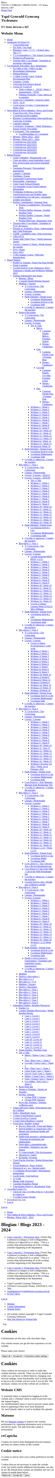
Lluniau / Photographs (35, 291)
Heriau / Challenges (47, 345)
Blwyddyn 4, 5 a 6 (27, 982)
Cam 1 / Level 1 (32, 1016)
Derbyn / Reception (28, 987)
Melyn (39, 328)
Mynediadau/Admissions (24, 71)
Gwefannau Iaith (38, 535)
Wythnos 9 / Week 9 (40, 504)
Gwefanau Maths (38, 858)
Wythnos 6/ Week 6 (40, 664)
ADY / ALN (19, 102)
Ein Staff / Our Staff (22, 47)
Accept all (17, 1356)
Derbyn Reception (27, 312)
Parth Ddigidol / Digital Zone (38, 297)
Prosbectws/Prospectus (23, 58)
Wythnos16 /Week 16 (40, 446)
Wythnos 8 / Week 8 (40, 425)
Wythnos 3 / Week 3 (40, 412)
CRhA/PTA (18, 236)
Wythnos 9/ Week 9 (40, 672)
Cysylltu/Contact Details (24, 1197)
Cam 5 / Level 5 (32, 1026)
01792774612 (13, 1294)
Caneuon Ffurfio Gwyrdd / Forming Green (46, 375)
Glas (38, 349)
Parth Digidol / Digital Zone (38, 772)
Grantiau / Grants (21, 81)
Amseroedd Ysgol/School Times (28, 178)
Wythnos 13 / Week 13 (41, 438)
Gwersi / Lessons (33, 294)
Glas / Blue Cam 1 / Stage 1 (37, 1060)
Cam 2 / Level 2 (32, 1018)
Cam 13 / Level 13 (33, 1047)
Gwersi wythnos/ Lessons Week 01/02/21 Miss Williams (42, 606)
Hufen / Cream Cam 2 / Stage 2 (39, 1076)
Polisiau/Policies (20, 73)
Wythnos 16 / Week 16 (41, 522)
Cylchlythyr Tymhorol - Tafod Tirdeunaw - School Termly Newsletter (33, 127)
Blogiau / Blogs (26, 278)
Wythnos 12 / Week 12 (41, 436)
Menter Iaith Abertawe (23, 1181)
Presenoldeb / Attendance (24, 181)
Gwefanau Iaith (38, 304)
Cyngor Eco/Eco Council (24, 1118)
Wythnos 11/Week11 (40, 677)
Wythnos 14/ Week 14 (41, 685)
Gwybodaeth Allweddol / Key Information (26, 66)
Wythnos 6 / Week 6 (40, 420)
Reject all (6, 1356)
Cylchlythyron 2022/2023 (25, 144)
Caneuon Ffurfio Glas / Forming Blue (48, 356)
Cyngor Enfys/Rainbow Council (28, 1121)
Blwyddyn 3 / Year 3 (28, 630)
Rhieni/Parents (14, 155)
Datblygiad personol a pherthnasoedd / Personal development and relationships (36, 1139)
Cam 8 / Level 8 (32, 1034)
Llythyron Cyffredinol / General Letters (31, 100)
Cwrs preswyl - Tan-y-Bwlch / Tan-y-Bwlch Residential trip (39, 865)
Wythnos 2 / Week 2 (40, 409)
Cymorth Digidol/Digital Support (34, 281)
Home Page (6, 10)
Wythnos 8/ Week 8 (40, 669)
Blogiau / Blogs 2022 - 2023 (26, 136)
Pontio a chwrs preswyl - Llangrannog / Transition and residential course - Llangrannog (38, 962)
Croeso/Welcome (21, 45)
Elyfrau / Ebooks (26, 1094)
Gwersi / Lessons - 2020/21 (37, 475)
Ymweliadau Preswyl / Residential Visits (32, 1186)
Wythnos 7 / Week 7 (40, 423)
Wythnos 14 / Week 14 (41, 517)
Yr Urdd (17, 1178)
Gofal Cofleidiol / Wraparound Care (29, 157)
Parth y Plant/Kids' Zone (24, 1113)
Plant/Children (13, 260)
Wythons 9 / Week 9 (40, 428)
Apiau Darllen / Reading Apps (33, 1050)
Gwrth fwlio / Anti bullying (25, 1176)
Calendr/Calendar (21, 123)
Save (27, 1475)
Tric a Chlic (36, 480)
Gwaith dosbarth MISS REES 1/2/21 (41, 557)
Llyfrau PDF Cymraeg (35, 1097)
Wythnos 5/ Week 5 (40, 661)
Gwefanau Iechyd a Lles (42, 302)
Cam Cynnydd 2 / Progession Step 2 (24, 1252)
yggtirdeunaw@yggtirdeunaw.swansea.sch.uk (28, 1291)
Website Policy (14, 1309)
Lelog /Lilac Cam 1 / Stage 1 (38, 1071)
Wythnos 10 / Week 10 (41, 430)
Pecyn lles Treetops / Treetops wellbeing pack (32, 1103)
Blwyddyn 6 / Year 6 (28, 887)
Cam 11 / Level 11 (33, 1042)
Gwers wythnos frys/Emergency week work (41, 646)
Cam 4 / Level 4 (32, 1024)
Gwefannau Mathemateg (42, 533)
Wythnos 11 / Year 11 (40, 748)
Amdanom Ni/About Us (18, 42)
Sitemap (11, 1304)
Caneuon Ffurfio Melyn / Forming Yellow (46, 336)
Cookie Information (16, 1306)
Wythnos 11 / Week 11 (41, 433)
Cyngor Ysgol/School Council (27, 1115)
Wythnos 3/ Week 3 (40, 656)
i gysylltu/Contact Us (17, 1189)
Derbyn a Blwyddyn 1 (29, 976)
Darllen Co (24, 1008)
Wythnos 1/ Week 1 (40, 651)
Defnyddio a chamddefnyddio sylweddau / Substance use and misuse (33, 1147)
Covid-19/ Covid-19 (22, 87)
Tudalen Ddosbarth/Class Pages (27, 276)
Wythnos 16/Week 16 (40, 690)
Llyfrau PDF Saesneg (35, 1100)
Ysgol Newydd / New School (26, 113)
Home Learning (20, 265)
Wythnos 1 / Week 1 (40, 407)
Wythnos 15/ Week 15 (41, 688)
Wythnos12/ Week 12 (40, 680)
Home (10, 39)
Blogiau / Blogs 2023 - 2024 (26, 139)
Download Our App (16, 1199)
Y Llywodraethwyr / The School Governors (33, 55)
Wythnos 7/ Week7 (39, 667)
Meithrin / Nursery (27, 283)
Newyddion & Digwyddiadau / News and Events (30, 110)
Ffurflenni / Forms (21, 176)
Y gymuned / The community (26, 131)
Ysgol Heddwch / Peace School (27, 1165)
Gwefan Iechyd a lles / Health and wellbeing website (38, 883)
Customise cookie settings (36, 1356)
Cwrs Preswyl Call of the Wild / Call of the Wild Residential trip (39, 871)
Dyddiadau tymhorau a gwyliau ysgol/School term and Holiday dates (30, 193)
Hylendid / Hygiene (28, 1157)
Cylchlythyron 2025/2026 (25, 152)
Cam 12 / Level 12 (33, 1045)
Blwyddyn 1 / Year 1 (28, 465)
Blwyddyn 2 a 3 (26, 979)
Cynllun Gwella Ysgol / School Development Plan (27, 77)
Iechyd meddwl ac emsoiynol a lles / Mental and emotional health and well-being (35, 1131)
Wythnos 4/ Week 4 (40, 659)
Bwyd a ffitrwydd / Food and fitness (35, 1126)
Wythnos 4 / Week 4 (40, 415)
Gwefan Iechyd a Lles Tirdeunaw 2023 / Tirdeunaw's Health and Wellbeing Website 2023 (33, 270)
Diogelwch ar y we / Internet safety (29, 1168)
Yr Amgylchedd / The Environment (35, 1152)
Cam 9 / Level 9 (32, 1037)
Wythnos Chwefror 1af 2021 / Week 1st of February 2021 (41, 766)
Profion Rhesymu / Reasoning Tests (35, 220)
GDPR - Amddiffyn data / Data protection (32, 234)
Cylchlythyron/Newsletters (25, 115)
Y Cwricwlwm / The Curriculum (34, 287)
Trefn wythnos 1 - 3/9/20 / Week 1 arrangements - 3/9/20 (35, 90)
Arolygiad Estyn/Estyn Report (27, 84)
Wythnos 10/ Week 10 (41, 674)
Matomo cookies (16, 1421)
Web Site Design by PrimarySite (22, 1319)
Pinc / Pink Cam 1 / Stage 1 (37, 1068)
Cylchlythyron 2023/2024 (25, 147)
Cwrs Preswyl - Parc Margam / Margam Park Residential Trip (39, 783)
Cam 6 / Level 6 (32, 1029)
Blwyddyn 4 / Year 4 (28, 709)
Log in (10, 1202)
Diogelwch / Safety (28, 1155)
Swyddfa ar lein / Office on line (27, 68)
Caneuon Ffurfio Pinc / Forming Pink (47, 395)
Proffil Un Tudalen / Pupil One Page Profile (33, 262)
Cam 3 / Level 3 (32, 1021)
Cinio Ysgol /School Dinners (26, 184)
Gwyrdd (40, 367)
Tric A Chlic (36, 325)
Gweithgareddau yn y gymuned (33, 134)
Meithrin (23, 974)
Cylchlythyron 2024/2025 (25, 150)
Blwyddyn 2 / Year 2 (28, 543)
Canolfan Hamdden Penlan (25, 1184)
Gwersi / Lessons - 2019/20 (37, 478)
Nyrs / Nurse (19, 249)
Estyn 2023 (18, 252)
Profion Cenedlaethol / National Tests (30, 202)
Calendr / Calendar (21, 173)
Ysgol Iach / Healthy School (26, 1123)
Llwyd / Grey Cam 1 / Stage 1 (39, 1073)
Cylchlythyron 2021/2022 (25, 142)
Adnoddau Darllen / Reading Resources (31, 1005)
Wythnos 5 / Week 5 (40, 417)
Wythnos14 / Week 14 (41, 441)
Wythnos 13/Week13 (40, 682)
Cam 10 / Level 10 (33, 1039)
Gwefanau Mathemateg (41, 299)
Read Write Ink (26, 1086)
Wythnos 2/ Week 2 (40, 653)
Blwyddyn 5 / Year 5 (28, 793)
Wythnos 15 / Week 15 (41, 444)
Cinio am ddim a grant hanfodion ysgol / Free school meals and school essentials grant (31, 163)
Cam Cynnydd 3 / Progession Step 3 (24, 1268)
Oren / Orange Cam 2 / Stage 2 (39, 1079)
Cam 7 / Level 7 (32, 1031)
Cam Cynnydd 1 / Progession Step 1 (24, 1237)
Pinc (38, 388)
